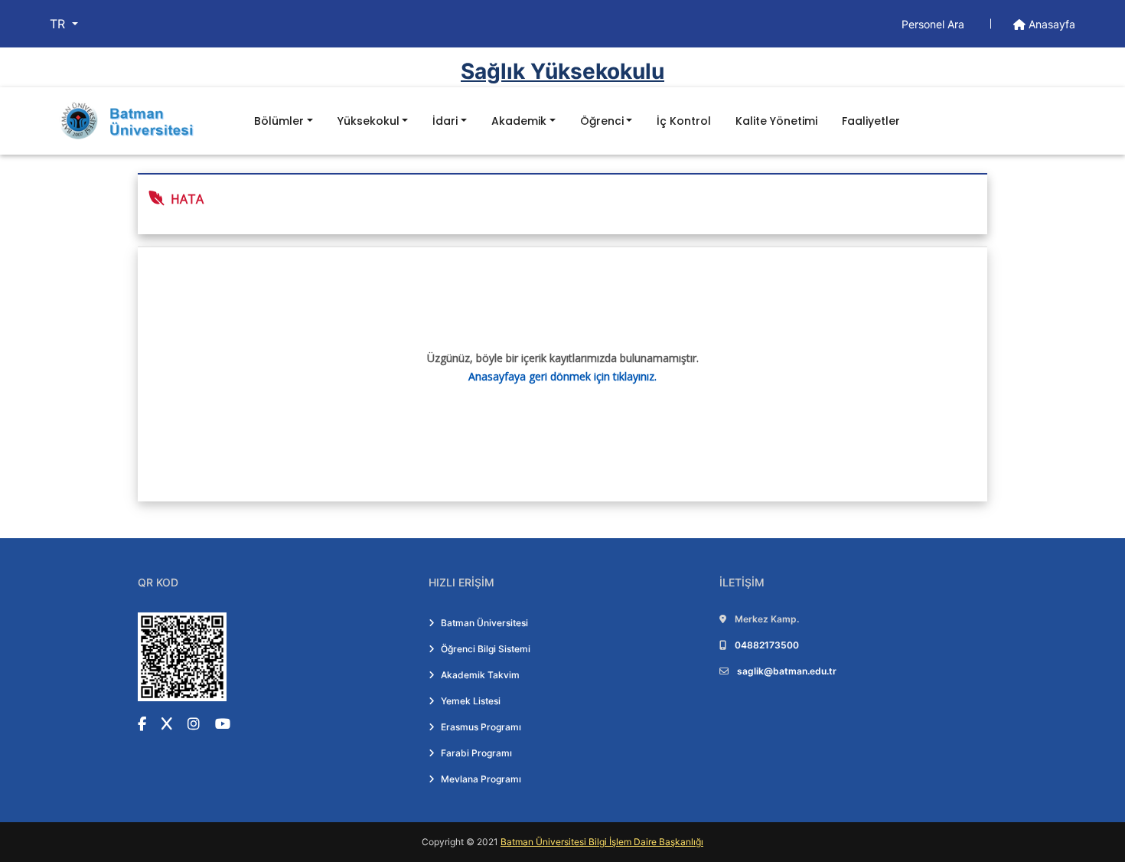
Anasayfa (1050, 24)
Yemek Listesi (471, 701)
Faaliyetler (871, 121)
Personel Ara (934, 24)
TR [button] (59, 23)
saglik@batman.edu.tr (786, 671)
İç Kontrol (684, 121)
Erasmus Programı (481, 727)
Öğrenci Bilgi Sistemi (485, 649)
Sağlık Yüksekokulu (562, 71)
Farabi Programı (476, 753)
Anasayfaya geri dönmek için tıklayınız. (562, 376)
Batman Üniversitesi (484, 623)
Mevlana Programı (481, 779)
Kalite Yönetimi (776, 121)
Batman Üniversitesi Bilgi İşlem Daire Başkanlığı (602, 841)
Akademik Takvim (480, 675)
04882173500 (767, 645)
